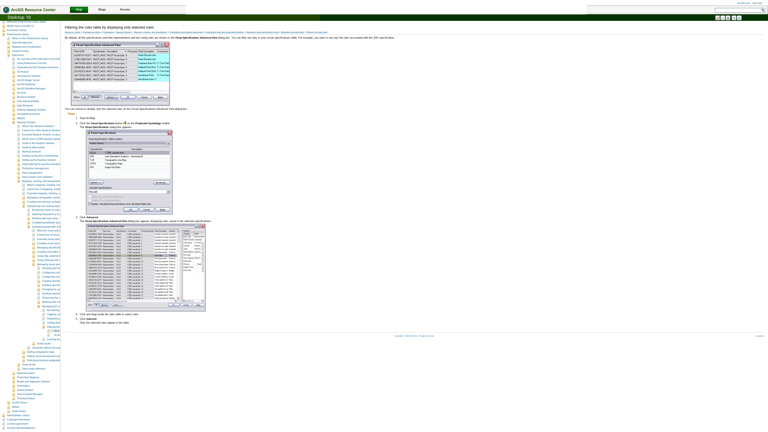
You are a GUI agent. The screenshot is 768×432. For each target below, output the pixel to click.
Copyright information (18, 419)
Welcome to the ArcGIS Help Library (26, 22)
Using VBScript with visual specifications (59, 260)
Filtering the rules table (59, 327)
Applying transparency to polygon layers (54, 214)
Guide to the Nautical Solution (38, 143)
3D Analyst (23, 72)
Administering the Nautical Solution (41, 164)
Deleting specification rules (56, 285)
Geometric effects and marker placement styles (57, 348)
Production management (35, 168)
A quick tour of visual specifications (56, 235)
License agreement (17, 424)
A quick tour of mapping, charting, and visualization (54, 189)
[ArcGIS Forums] (125, 10)
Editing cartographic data (40, 352)
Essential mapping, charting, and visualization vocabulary (58, 193)
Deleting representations (55, 293)
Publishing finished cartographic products (49, 360)
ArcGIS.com (743, 3)
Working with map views (45, 218)
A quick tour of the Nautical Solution (41, 130)
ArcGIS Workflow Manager (31, 88)
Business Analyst (26, 97)
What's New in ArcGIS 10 (20, 26)
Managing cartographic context (44, 197)
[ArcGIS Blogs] (102, 10)
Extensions (18, 55)
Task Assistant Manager (30, 394)
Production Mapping (28, 377)
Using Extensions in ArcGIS (32, 63)
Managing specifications (50, 247)
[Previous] (734, 18)
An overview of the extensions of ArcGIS (38, 59)
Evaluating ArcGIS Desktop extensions (38, 67)
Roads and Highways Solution (33, 381)
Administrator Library (18, 415)
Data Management (22, 42)
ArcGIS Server (19, 402)
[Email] (723, 18)
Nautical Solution (26, 122)
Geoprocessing (20, 51)
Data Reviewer (25, 105)
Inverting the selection (59, 339)
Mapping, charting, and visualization (41, 181)
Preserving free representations (59, 298)
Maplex (21, 118)
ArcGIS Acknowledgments (21, 428)
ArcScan (21, 93)
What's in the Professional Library (30, 38)
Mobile (15, 407)
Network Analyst (25, 373)
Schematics (23, 386)
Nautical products (31, 151)
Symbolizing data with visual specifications (55, 227)
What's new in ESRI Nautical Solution (42, 139)
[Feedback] (717, 18)
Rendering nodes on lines (46, 210)
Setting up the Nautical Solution (39, 160)
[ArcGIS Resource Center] (38, 10)
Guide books (44, 343)
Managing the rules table (55, 306)
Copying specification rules (56, 281)
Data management (32, 173)
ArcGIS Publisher (26, 84)
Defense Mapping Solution (31, 110)
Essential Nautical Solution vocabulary (43, 134)
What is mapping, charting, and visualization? (51, 185)
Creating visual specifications (53, 243)
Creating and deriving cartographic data (48, 202)
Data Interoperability (28, 101)
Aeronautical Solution (28, 76)
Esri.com (757, 3)
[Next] (739, 18)
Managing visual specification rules (56, 264)
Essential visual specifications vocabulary (59, 239)
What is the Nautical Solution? (38, 126)
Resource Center (72, 32)
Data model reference (34, 369)
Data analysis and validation (37, 177)
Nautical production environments (40, 156)
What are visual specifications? (54, 230)
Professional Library (18, 34)
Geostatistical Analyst (28, 114)
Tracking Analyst (26, 398)
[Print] (728, 18)
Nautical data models (33, 147)
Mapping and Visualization (26, 47)
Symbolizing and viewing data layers (47, 206)
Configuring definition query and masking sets (57, 222)
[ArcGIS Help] (79, 10)
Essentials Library (16, 30)
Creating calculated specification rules (57, 252)
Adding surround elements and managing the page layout (58, 356)
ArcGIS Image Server (28, 80)
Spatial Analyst (25, 390)
